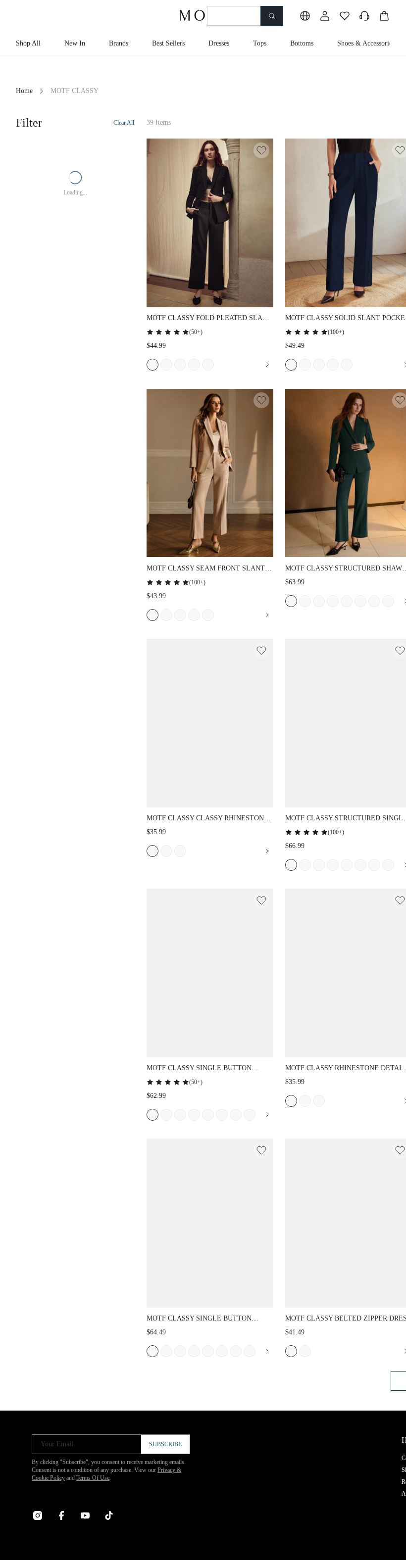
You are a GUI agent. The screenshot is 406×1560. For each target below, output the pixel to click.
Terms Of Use (92, 1477)
